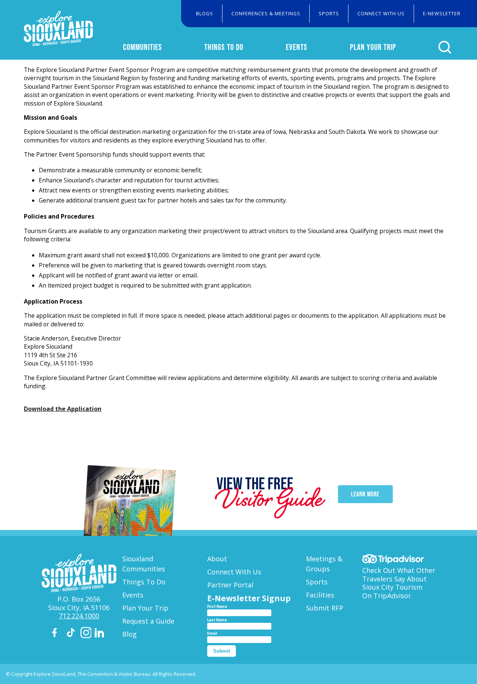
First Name (217, 607)
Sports (329, 13)
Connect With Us (381, 13)
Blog (129, 634)
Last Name (217, 620)
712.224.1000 (79, 615)
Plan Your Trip (373, 47)
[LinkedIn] (100, 634)
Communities (142, 47)
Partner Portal (230, 584)
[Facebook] (57, 634)
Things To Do (223, 47)
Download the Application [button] (62, 409)
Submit (221, 651)
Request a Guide (148, 620)
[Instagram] (86, 633)
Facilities (320, 594)
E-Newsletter (442, 13)
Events (296, 47)
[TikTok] (72, 634)
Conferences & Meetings (265, 13)
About (217, 558)
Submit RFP (324, 607)
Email (212, 633)
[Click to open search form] (444, 47)
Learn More (365, 494)
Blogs (204, 13)
